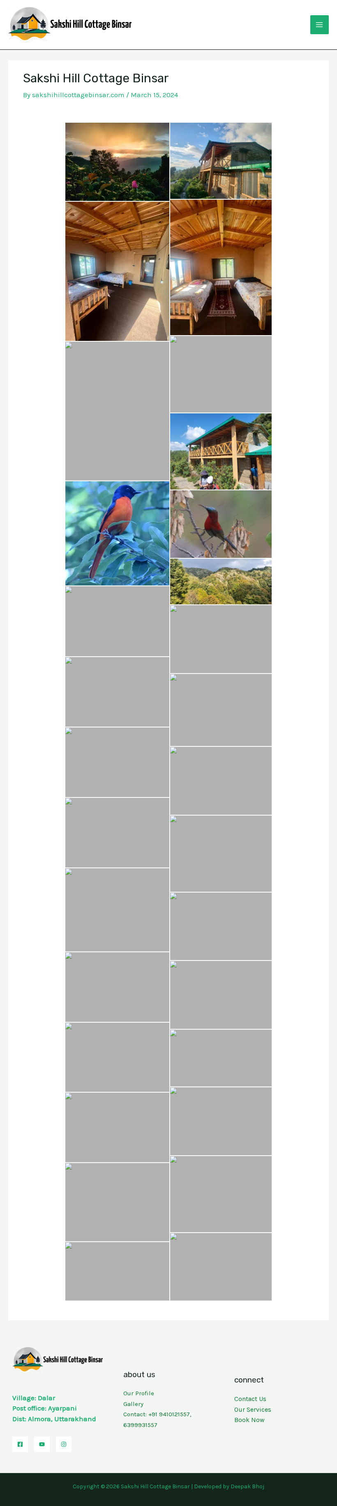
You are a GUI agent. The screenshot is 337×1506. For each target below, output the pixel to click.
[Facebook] (20, 1444)
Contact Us (250, 1399)
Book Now (249, 1420)
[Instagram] (64, 1444)
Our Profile (138, 1393)
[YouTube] (42, 1444)
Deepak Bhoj (247, 1486)
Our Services (252, 1409)
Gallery (133, 1404)
